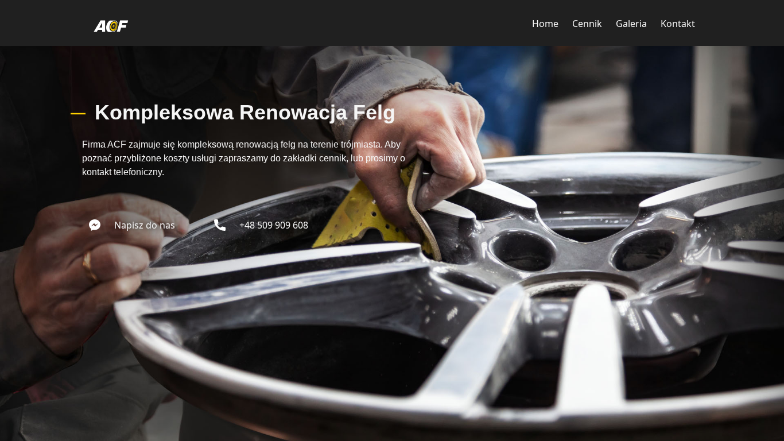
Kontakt (678, 23)
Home (545, 23)
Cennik (587, 23)
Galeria (631, 23)
